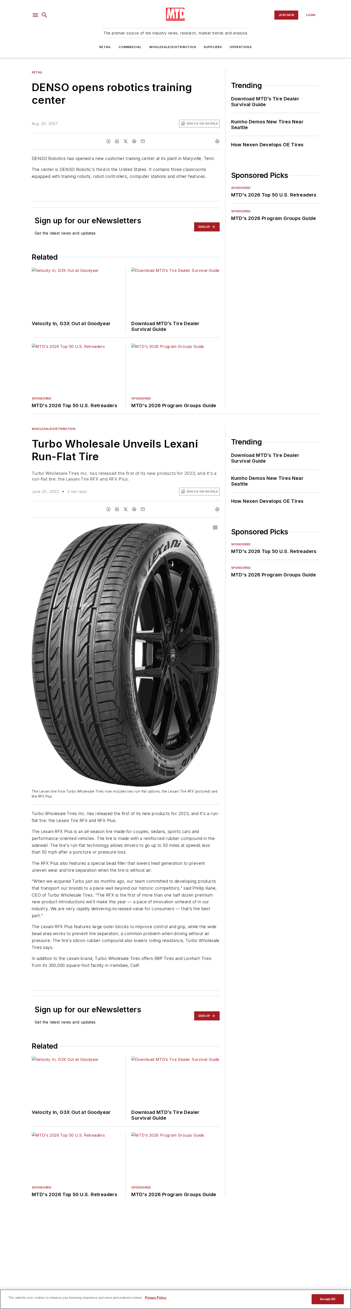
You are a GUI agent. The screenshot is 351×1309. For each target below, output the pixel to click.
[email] (142, 141)
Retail (105, 47)
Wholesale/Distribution (172, 47)
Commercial (130, 47)
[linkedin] (117, 141)
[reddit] (134, 141)
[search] (44, 15)
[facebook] (108, 141)
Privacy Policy (155, 1297)
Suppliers (213, 47)
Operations (241, 47)
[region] (175, 1299)
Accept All (327, 1299)
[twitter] (125, 141)
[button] (35, 15)
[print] (217, 141)
